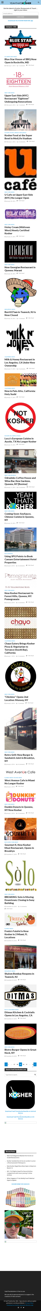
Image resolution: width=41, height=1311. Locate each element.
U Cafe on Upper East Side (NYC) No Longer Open (19, 196)
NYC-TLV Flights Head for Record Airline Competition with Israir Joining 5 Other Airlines (19, 1173)
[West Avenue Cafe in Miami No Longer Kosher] (21, 772)
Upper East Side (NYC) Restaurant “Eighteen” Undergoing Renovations (18, 98)
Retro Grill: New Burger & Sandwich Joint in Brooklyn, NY (20, 757)
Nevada (10, 553)
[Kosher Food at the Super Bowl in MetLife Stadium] (21, 120)
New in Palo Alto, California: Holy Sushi (20, 392)
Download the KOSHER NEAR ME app (20, 21)
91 (26, 1064)
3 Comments (21, 602)
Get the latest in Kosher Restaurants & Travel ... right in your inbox (20, 9)
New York (8, 93)
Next (35, 1064)
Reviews (13, 475)
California (8, 357)
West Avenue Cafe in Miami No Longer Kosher (20, 782)
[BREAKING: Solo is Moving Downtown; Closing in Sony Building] (21, 875)
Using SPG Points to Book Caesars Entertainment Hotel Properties (21, 559)
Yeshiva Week (18, 777)
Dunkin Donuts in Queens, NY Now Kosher (19, 808)
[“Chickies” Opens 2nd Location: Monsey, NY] (21, 676)
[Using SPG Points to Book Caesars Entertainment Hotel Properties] (21, 539)
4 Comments (21, 487)
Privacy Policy (29, 1303)
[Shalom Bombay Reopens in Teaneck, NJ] (21, 957)
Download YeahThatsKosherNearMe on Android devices (20, 1112)
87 (14, 1064)
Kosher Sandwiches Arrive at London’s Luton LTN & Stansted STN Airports (21, 1162)
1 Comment (21, 66)
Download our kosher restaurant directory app (20, 1305)
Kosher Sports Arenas (12, 132)
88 (17, 1064)
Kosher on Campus (11, 436)
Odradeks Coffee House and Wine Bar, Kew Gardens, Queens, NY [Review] (20, 480)
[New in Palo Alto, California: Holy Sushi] (21, 380)
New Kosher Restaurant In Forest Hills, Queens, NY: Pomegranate (19, 596)
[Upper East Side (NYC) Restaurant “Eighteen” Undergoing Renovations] (21, 80)
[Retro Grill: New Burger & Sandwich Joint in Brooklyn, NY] (21, 729)
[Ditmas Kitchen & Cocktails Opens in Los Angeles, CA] (21, 996)
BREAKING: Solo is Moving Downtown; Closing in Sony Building (19, 900)
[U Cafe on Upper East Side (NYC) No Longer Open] (21, 168)
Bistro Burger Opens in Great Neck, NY (20, 1051)
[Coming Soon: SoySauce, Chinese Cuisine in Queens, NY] (21, 500)
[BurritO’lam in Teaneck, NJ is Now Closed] (21, 292)
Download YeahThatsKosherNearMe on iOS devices (20, 1118)
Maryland (10, 56)
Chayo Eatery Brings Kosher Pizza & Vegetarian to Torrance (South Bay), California (20, 648)
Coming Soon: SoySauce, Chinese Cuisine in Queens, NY (19, 516)
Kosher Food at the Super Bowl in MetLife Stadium (18, 137)
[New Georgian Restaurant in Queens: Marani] (21, 252)
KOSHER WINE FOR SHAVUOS (20, 1184)
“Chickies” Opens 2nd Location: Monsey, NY (16, 698)
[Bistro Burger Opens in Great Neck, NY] (21, 1034)
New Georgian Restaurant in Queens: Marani (20, 269)
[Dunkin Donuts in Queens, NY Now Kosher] (21, 796)
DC (5, 56)
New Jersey (23, 132)
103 (32, 1065)
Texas (19, 436)
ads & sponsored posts (16, 1294)
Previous (6, 1064)
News (15, 56)
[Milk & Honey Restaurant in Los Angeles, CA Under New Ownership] (21, 338)
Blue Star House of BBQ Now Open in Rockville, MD (20, 61)
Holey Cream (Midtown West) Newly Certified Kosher (17, 230)
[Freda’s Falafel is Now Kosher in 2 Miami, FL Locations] (21, 919)
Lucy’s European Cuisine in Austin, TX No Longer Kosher (20, 440)
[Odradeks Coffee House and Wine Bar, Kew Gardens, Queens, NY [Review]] (21, 461)
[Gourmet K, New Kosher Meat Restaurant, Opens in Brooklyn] (21, 829)
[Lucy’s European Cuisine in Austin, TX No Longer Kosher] (21, 418)
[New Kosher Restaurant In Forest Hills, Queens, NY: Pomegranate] (21, 579)
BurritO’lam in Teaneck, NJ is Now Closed (20, 313)
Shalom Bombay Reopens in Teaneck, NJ (19, 975)
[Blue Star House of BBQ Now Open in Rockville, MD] (21, 42)
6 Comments (21, 764)
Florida (7, 777)
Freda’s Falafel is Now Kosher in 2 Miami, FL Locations (17, 934)
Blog (6, 553)
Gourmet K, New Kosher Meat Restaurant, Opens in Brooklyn (19, 847)
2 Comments (21, 142)
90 (23, 1064)
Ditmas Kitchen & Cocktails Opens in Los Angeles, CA (20, 1014)
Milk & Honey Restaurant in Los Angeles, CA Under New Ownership (20, 362)
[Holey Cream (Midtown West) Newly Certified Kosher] (21, 214)
